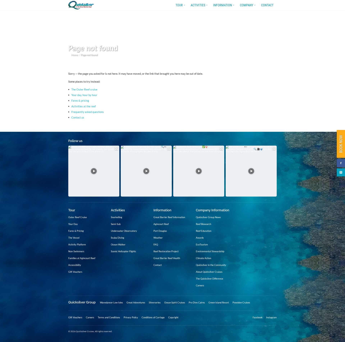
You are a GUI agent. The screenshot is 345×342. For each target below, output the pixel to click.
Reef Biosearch (203, 224)
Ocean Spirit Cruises (174, 302)
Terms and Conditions (109, 317)
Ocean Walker (118, 244)
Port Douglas (160, 230)
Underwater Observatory (124, 230)
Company (246, 5)
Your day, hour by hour (84, 95)
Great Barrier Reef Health (166, 258)
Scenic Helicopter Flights (123, 251)
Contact (267, 5)
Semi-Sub (116, 224)
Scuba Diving (117, 237)
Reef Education (203, 230)
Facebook (258, 317)
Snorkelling (116, 217)
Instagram (271, 317)
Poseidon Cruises (241, 302)
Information (222, 5)
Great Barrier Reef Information (169, 217)
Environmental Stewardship (210, 251)
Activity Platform (77, 244)
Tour (179, 5)
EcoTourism (202, 244)
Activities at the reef (83, 106)
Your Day (73, 224)
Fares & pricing (80, 100)
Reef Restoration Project (166, 251)
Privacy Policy (131, 317)
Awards (200, 237)
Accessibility (74, 265)
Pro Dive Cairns (197, 302)
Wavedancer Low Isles (111, 302)
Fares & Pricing (76, 230)
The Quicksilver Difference (209, 278)
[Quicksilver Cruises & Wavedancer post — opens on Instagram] (93, 171)
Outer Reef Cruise (77, 217)
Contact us (77, 117)
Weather (158, 237)
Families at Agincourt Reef (81, 258)
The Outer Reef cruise (84, 89)
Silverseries (155, 302)
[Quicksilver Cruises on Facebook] (341, 163)
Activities (198, 5)
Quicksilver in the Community (211, 265)
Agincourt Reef (161, 224)
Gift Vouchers (75, 271)
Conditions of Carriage (153, 317)
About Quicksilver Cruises (209, 271)
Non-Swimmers (76, 251)
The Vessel (73, 237)
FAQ (155, 244)
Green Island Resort (218, 302)
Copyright (173, 317)
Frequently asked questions (87, 111)
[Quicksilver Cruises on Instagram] (341, 172)
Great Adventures (135, 302)
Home (74, 54)
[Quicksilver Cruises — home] (82, 5)
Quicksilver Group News (208, 217)
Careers (200, 285)
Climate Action (203, 258)
